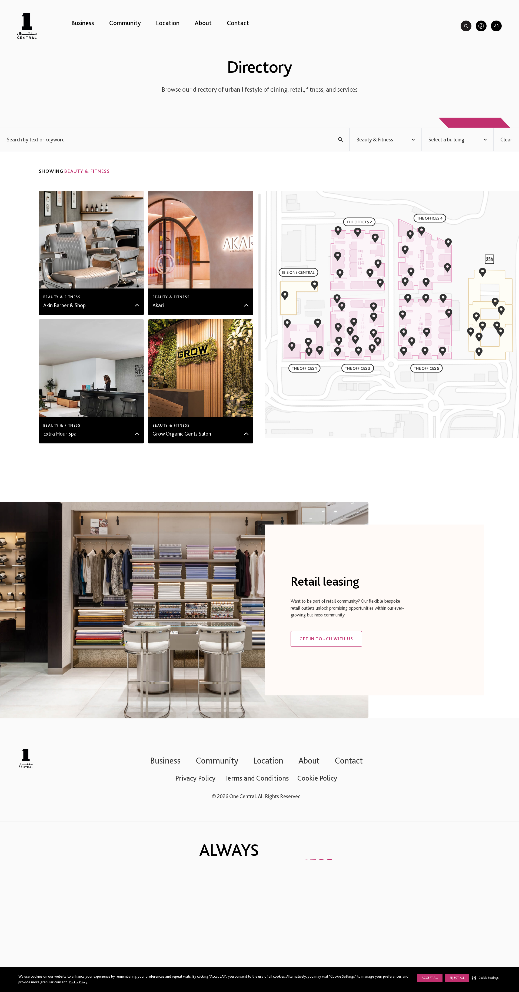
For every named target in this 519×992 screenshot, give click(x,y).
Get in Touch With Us (326, 638)
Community (125, 23)
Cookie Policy (78, 982)
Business (82, 23)
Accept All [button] (430, 978)
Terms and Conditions (256, 778)
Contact (238, 23)
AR (496, 26)
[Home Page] (27, 26)
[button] (485, 978)
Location (167, 23)
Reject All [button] (457, 978)
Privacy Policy (195, 778)
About (203, 23)
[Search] (466, 26)
